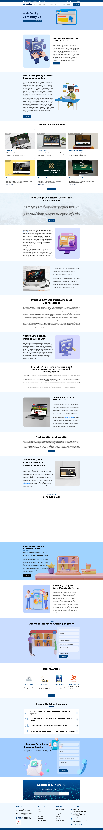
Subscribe (64, 794)
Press (59, 4)
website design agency (58, 58)
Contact (68, 4)
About (40, 4)
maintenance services (69, 417)
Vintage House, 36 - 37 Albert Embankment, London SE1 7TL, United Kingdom (79, 815)
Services (44, 4)
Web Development (60, 809)
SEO (57, 811)
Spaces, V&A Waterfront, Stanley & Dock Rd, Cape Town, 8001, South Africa (80, 820)
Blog (55, 4)
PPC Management (60, 813)
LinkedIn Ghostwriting (60, 820)
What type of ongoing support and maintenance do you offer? (50, 731)
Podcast (39, 813)
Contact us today (27, 20)
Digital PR (58, 816)
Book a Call (76, 4)
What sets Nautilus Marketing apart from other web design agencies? (48, 713)
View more (51, 695)
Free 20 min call (37, 20)
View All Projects (51, 189)
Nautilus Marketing (27, 231)
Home (35, 4)
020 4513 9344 (43, 1)
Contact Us (51, 451)
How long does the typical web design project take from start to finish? (50, 719)
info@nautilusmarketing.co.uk (30, 1)
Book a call (56, 63)
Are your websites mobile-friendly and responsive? (46, 726)
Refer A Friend (40, 816)
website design (26, 483)
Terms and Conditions (42, 820)
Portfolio (51, 4)
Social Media (59, 814)
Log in (78, 1)
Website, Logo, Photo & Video (75, 133)
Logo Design (58, 818)
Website (7, 133)
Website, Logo (41, 133)
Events (63, 4)
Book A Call (27, 116)
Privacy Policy (40, 818)
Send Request (63, 656)
